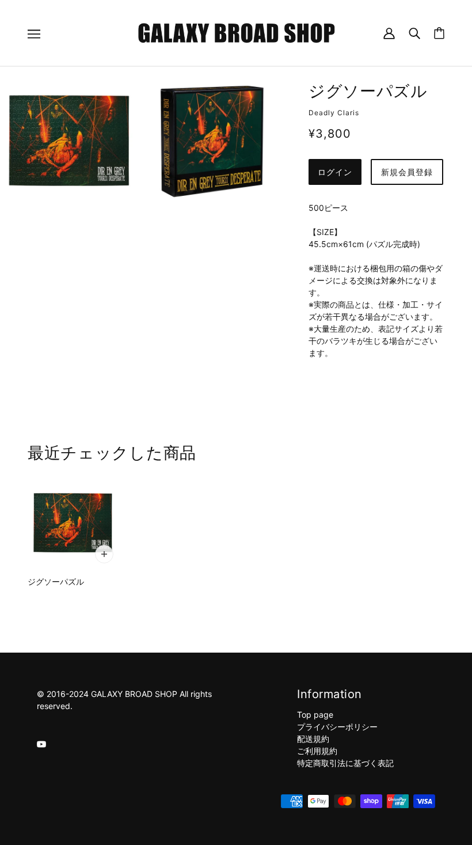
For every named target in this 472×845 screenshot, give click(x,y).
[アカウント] (389, 32)
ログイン (335, 172)
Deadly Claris (334, 112)
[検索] (414, 32)
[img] (41, 743)
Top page (315, 714)
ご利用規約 (317, 751)
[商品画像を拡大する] (69, 140)
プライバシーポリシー (337, 727)
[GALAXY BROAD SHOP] (236, 32)
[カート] (439, 33)
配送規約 (313, 739)
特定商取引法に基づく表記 (345, 763)
